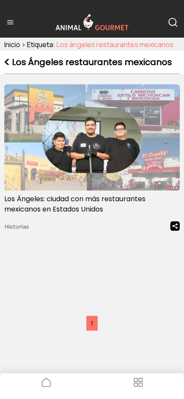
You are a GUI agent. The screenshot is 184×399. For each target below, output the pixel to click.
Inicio (12, 44)
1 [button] (92, 323)
